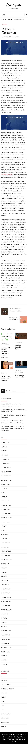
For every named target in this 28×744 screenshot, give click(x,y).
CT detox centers (6, 175)
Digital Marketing (7, 689)
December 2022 (6, 597)
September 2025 (6, 480)
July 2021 (4, 656)
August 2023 (5, 564)
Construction (6, 684)
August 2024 (5, 522)
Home (3, 701)
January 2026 (5, 463)
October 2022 (5, 605)
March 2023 (5, 584)
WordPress (18, 739)
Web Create (14, 5)
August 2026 (5, 442)
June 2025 (4, 492)
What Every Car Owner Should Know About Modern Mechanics (14, 411)
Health (4, 24)
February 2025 (6, 505)
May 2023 (4, 576)
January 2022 (5, 635)
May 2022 (4, 626)
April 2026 (4, 455)
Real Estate (5, 718)
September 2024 (6, 518)
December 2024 (6, 509)
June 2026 (4, 451)
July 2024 (4, 526)
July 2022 (4, 618)
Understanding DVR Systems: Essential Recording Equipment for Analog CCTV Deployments (12, 428)
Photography (6, 714)
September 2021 (6, 647)
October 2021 (5, 643)
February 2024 (6, 538)
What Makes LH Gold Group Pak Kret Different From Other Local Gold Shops (12, 422)
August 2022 (5, 614)
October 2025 (5, 476)
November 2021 (6, 639)
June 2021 (4, 660)
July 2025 (4, 488)
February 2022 (6, 631)
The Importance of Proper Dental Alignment (6, 378)
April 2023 (4, 580)
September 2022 (6, 610)
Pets (2, 709)
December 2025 (6, 467)
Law (2, 705)
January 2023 (5, 593)
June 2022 (4, 622)
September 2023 (6, 559)
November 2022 (6, 601)
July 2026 (4, 446)
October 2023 (5, 555)
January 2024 (5, 543)
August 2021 (5, 651)
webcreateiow (7, 36)
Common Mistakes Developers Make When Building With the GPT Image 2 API (13, 405)
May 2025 (4, 497)
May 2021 (4, 664)
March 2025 (5, 501)
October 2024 (5, 513)
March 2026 (5, 459)
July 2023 (4, 568)
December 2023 (6, 547)
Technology (5, 722)
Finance (3, 693)
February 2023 (6, 589)
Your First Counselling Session (18, 347)
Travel (3, 726)
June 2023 (4, 572)
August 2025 (5, 484)
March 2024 (5, 534)
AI (1, 676)
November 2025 (6, 472)
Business (4, 680)
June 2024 (4, 530)
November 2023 (6, 551)
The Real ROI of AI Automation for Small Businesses (13, 416)
